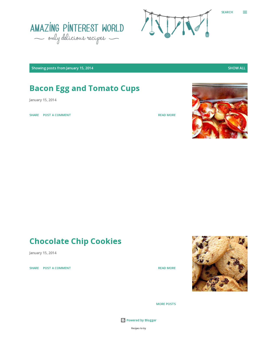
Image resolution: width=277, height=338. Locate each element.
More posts (166, 304)
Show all (236, 68)
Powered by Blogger (141, 320)
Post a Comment (57, 115)
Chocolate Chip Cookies (75, 241)
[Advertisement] (102, 187)
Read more (167, 115)
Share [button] (34, 115)
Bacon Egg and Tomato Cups (84, 88)
